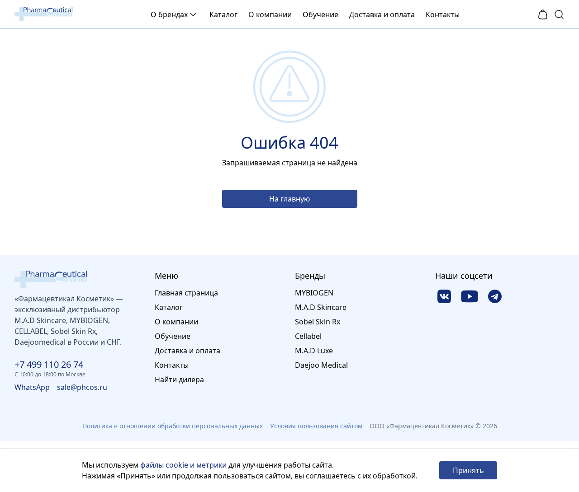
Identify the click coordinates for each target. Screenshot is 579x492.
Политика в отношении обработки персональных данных (172, 426)
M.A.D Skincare (320, 307)
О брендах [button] (169, 14)
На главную (289, 199)
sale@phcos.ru (82, 387)
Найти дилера (179, 379)
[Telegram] (495, 296)
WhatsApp (32, 387)
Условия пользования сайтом (316, 426)
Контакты (443, 14)
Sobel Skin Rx (317, 322)
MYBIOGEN (314, 293)
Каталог (223, 14)
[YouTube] (469, 296)
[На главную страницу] (79, 279)
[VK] (444, 296)
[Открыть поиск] (559, 14)
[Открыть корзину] (542, 14)
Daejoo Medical (321, 365)
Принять (468, 470)
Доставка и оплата (382, 14)
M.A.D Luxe (314, 351)
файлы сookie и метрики (183, 465)
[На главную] (43, 14)
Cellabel (308, 336)
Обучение (320, 14)
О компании (270, 14)
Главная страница (186, 293)
